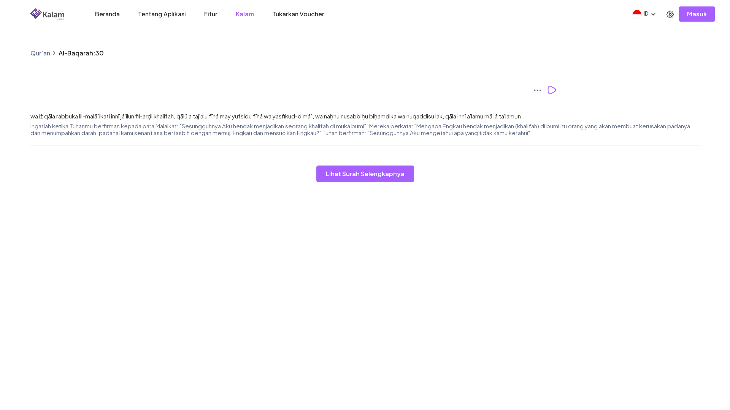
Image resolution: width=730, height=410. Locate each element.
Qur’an (40, 53)
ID (646, 13)
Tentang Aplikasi (162, 14)
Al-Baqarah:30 (81, 53)
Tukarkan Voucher (298, 14)
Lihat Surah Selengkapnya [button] (365, 174)
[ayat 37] (540, 90)
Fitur (210, 14)
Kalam (245, 14)
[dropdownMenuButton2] (670, 14)
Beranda (107, 14)
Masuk (697, 14)
